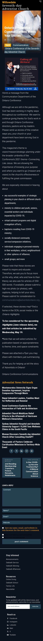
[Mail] (7, 628)
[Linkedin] (21, 451)
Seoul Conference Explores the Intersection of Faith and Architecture (19, 407)
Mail (11, 628)
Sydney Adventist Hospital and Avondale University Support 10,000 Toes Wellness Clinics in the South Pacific (21, 426)
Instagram (13, 622)
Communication (20, 45)
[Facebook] (11, 451)
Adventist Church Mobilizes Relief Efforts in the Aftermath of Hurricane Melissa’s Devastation (19, 416)
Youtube (13, 635)
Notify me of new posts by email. (14, 537)
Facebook (13, 618)
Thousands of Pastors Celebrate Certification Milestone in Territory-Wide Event (21, 445)
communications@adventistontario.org (21, 300)
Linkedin (13, 625)
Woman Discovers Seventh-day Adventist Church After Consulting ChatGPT (21, 435)
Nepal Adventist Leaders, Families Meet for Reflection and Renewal (20, 399)
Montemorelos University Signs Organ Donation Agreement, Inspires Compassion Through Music (19, 390)
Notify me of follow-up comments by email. (18, 535)
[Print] (31, 451)
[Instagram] (7, 622)
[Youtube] (7, 635)
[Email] (26, 451)
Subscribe (35, 606)
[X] (16, 451)
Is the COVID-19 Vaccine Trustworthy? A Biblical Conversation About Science (32, 469)
